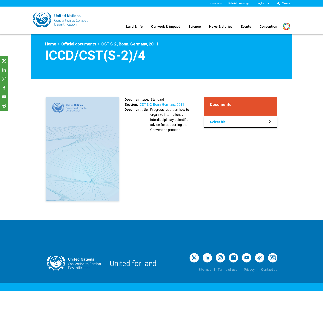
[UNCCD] (61, 20)
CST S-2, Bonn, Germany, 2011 (162, 104)
